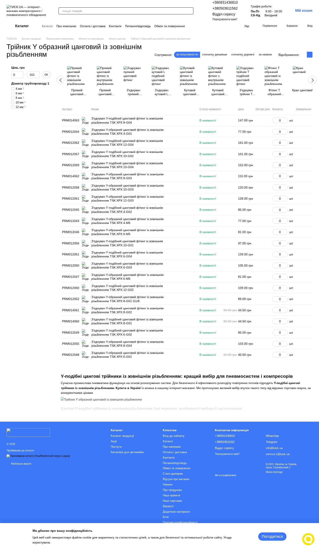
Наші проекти (171, 495)
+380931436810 (225, 2)
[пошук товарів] (189, 10)
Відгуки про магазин (176, 479)
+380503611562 (225, 8)
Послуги (116, 446)
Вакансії (168, 506)
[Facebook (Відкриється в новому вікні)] (221, 26)
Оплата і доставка (92, 26)
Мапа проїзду (274, 472)
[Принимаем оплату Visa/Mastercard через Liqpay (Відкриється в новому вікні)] (38, 456)
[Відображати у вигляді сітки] (304, 55)
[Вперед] (312, 80)
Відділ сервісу (223, 14)
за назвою (265, 54)
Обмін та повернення (169, 26)
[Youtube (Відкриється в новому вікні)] (226, 26)
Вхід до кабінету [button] (173, 435)
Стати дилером (173, 473)
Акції (114, 441)
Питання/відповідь (138, 26)
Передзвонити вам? (224, 19)
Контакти (115, 26)
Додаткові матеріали (176, 511)
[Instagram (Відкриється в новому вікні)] (215, 26)
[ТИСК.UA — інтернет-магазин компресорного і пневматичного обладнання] (28, 432)
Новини (167, 484)
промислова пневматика (91, 383)
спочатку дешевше (214, 54)
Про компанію (66, 26)
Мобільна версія (20, 463)
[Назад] (60, 80)
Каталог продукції (122, 435)
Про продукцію (172, 490)
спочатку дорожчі (242, 54)
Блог (166, 517)
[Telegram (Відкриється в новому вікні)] (231, 26)
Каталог (47, 26)
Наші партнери (172, 500)
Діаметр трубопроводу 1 (30, 83)
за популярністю (187, 54)
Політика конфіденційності (180, 522)
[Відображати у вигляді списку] (309, 55)
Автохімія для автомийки (127, 452)
